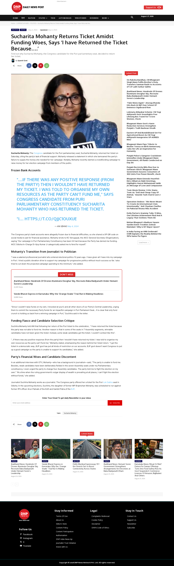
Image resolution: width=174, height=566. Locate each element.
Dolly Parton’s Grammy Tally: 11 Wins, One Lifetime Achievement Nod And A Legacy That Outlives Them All (144, 215)
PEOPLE (14, 461)
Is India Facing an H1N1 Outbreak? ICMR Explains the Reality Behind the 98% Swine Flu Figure (144, 233)
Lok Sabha (108, 382)
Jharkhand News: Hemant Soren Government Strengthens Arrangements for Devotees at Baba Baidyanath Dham (117, 467)
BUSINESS (138, 461)
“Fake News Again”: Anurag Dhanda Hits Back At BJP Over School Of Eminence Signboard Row (143, 105)
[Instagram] (21, 538)
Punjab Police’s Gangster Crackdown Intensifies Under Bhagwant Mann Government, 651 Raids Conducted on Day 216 (144, 159)
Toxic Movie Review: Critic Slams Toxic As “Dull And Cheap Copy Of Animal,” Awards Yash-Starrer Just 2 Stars (143, 193)
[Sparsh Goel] (13, 60)
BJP (73, 389)
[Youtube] (21, 546)
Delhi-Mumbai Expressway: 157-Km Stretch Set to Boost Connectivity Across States (86, 466)
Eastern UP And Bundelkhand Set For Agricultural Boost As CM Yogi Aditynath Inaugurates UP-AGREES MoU (144, 136)
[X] (34, 65)
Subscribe (116, 403)
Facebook (28, 534)
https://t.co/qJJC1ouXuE (51, 218)
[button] (132, 17)
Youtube (27, 546)
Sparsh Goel (23, 60)
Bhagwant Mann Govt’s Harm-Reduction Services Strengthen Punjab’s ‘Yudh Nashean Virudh (141, 125)
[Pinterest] (40, 65)
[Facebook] (29, 65)
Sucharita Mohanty (70, 413)
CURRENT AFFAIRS (22, 23)
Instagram (28, 538)
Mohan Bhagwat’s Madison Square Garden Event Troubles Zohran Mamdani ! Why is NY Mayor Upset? (143, 224)
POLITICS (33, 23)
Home (13, 23)
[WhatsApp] (46, 65)
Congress (38, 153)
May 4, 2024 (73, 226)
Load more (143, 242)
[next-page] (16, 484)
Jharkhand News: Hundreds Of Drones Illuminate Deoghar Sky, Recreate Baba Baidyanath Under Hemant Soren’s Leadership (66, 282)
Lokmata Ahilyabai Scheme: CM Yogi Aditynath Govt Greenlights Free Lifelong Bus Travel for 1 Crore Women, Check (144, 115)
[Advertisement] (97, 8)
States (23, 30)
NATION (76, 461)
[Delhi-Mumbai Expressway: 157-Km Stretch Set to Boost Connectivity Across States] (87, 449)
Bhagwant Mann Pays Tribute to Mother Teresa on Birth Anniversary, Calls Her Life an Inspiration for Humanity (144, 147)
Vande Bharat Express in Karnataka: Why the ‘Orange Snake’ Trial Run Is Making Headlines (58, 294)
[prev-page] (12, 484)
